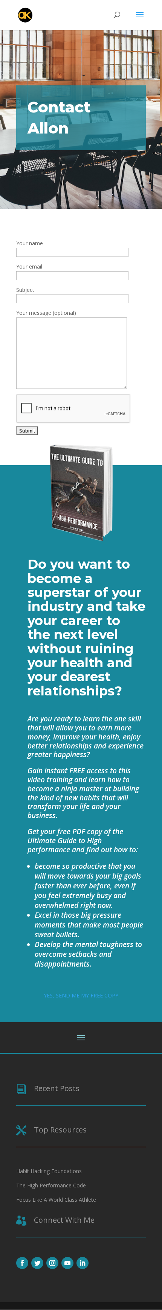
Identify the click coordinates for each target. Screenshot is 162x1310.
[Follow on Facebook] (22, 1263)
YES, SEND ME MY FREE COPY (81, 995)
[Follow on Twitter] (37, 1263)
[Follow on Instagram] (52, 1263)
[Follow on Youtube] (67, 1263)
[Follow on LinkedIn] (82, 1263)
